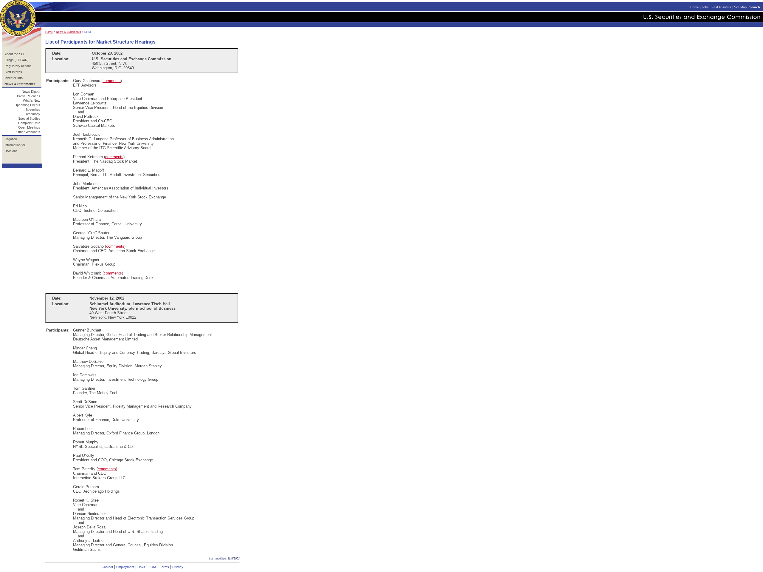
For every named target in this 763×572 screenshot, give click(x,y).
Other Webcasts (28, 132)
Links (141, 567)
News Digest (31, 91)
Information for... (16, 145)
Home (694, 7)
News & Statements (68, 31)
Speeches (33, 109)
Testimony (32, 114)
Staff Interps (13, 72)
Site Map (740, 7)
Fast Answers (721, 7)
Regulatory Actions (18, 66)
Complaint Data (29, 123)
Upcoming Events (27, 105)
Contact (107, 567)
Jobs (705, 7)
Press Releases (28, 96)
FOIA (152, 567)
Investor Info (13, 78)
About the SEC (15, 54)
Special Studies (29, 118)
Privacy (177, 567)
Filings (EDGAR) (16, 60)
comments (112, 80)
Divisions (11, 151)
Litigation (10, 139)
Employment (125, 567)
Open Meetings (29, 127)
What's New (31, 100)
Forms (164, 567)
